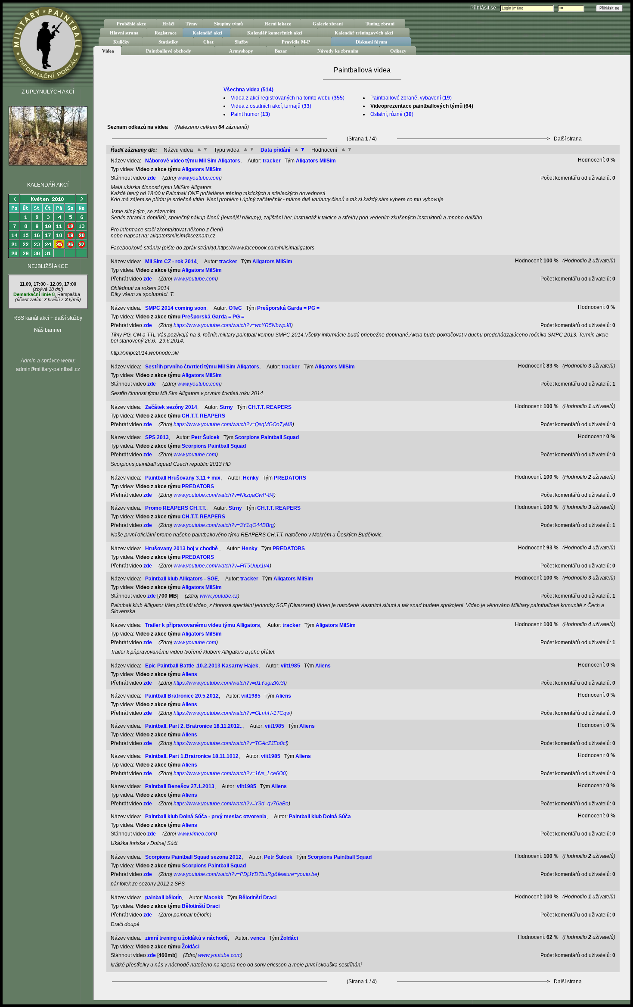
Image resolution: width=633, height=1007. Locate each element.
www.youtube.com (198, 178)
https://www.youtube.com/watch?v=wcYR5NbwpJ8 (232, 325)
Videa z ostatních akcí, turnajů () (271, 106)
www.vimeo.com (196, 834)
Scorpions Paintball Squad (214, 446)
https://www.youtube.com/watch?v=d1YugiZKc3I (229, 683)
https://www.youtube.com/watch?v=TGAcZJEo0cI (230, 743)
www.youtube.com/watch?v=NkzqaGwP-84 (224, 495)
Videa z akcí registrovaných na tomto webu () (287, 98)
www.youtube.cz (219, 596)
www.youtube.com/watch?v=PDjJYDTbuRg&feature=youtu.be (245, 874)
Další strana (566, 139)
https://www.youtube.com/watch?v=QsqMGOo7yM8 (233, 424)
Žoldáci (190, 947)
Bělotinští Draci (201, 906)
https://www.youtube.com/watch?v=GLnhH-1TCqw (232, 713)
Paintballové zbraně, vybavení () (411, 98)
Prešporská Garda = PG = (213, 317)
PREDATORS (198, 486)
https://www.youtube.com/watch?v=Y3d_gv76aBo (231, 804)
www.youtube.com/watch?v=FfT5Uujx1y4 (222, 566)
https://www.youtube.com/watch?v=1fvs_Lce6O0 (230, 773)
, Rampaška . (48, 291)
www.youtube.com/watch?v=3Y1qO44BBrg (224, 525)
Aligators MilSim (202, 169)
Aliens (189, 674)
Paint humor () (250, 114)
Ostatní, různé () (391, 114)
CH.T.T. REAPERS (203, 416)
